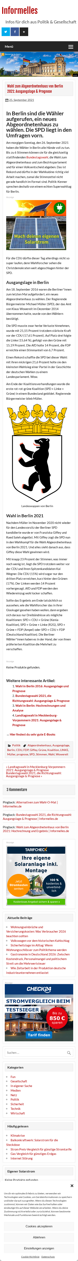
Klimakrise (18, 1135)
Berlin (11, 750)
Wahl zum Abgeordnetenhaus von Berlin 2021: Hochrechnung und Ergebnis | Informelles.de (36, 829)
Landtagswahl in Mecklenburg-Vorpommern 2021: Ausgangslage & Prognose (37, 720)
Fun (13, 1077)
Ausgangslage (60, 745)
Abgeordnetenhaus (39, 745)
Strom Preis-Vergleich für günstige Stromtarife (41, 1149)
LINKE (64, 750)
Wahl (51, 754)
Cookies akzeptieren (39, 1226)
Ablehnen (39, 1237)
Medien (16, 1090)
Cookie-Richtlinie (30, 1256)
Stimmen (41, 754)
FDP (26, 750)
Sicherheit (17, 1104)
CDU (19, 750)
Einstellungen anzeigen (39, 1248)
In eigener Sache (21, 1086)
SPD (32, 754)
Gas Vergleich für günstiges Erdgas (33, 1153)
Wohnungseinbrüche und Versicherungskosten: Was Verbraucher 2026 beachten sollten (36, 931)
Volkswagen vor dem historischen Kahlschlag (40, 940)
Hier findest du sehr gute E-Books (32, 734)
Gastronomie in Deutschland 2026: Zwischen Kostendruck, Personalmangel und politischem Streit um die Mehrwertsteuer (37, 958)
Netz (14, 1095)
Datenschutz (48, 1256)
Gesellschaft (19, 1081)
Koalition (53, 750)
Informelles (20, 11)
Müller (11, 754)
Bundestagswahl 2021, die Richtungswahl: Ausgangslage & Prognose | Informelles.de (37, 816)
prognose (22, 754)
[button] (72, 1186)
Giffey (33, 750)
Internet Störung (22, 1158)
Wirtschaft (18, 1113)
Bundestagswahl (37, 157)
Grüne (42, 750)
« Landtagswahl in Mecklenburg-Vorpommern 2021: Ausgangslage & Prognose (35, 768)
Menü (9, 46)
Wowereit (62, 754)
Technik (16, 1108)
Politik (16, 745)
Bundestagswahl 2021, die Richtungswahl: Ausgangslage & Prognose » (34, 774)
